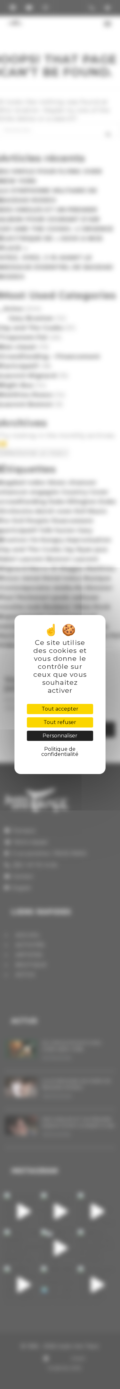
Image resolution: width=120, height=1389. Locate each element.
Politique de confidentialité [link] (59, 751)
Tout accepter (60, 709)
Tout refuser (60, 722)
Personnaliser (60, 736)
